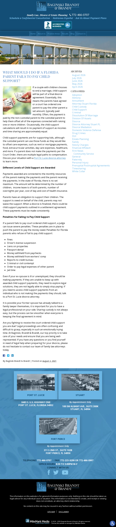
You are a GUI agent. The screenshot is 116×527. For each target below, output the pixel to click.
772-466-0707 (80, 15)
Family (75, 141)
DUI (74, 136)
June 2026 (77, 80)
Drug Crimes (79, 133)
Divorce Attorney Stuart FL (86, 124)
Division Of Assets (81, 118)
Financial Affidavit (81, 147)
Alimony (76, 97)
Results (65, 33)
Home (33, 33)
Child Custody (79, 106)
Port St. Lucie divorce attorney (50, 158)
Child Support (79, 109)
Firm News (77, 150)
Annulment (78, 100)
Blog (72, 33)
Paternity (77, 159)
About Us (42, 33)
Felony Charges (80, 144)
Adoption (77, 94)
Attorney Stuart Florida (84, 103)
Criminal (76, 112)
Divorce (76, 121)
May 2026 (77, 83)
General (76, 156)
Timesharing (79, 168)
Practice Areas (54, 33)
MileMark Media (80, 523)
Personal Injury (80, 162)
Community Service (84, 153)
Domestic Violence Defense (86, 130)
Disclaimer (64, 511)
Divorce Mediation (82, 127)
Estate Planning (80, 139)
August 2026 (78, 75)
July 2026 (77, 78)
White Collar (78, 171)
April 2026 (77, 86)
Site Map (51, 511)
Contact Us (81, 33)
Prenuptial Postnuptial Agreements (91, 165)
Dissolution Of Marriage (85, 115)
